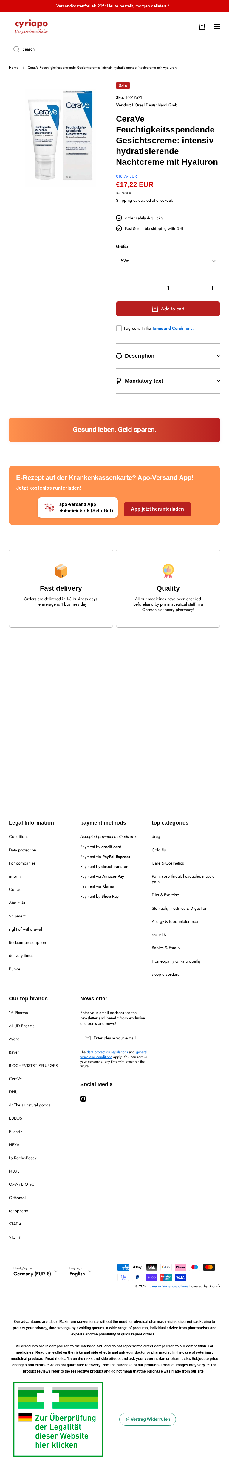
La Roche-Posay (22, 1158)
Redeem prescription (27, 942)
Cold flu (159, 850)
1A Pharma (18, 1013)
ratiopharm (18, 1211)
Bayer (14, 1052)
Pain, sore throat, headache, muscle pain (183, 879)
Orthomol (17, 1198)
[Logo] (31, 26)
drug (156, 836)
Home (13, 67)
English (77, 1273)
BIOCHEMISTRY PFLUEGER (33, 1065)
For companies (22, 863)
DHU (13, 1092)
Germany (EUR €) (32, 1273)
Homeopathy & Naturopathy (176, 961)
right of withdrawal (25, 929)
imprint (15, 876)
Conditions (18, 836)
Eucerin (15, 1132)
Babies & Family (166, 948)
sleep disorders (165, 974)
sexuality (159, 935)
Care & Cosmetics (168, 863)
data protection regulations (107, 1052)
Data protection (22, 850)
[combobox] (114, 49)
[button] (202, 27)
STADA (15, 1224)
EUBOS (15, 1118)
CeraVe (15, 1079)
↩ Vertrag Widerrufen (147, 1419)
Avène (14, 1039)
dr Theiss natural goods (29, 1105)
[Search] (14, 49)
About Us (17, 903)
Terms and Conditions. (173, 328)
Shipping (124, 200)
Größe (122, 246)
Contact (15, 889)
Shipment (17, 916)
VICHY (15, 1237)
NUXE (14, 1171)
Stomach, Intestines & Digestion (179, 908)
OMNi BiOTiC (21, 1184)
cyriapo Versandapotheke (169, 1286)
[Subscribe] (141, 1038)
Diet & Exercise (165, 895)
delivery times (21, 955)
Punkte (14, 969)
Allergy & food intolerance (175, 921)
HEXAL (15, 1145)
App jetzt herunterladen (157, 509)
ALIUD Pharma (22, 1026)
